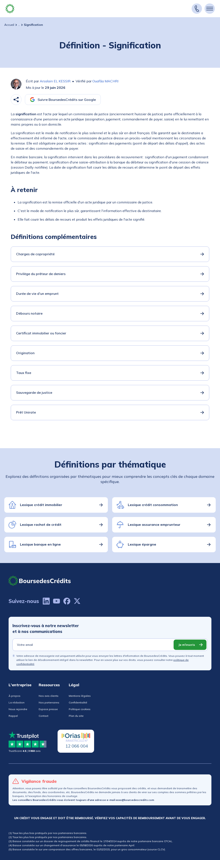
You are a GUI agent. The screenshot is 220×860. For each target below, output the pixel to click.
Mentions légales (80, 695)
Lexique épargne (142, 544)
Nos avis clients (48, 695)
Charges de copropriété (35, 254)
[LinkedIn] (46, 601)
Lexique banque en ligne (40, 544)
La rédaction (16, 702)
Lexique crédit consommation (153, 505)
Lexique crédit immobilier (41, 505)
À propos (14, 695)
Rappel (13, 715)
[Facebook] (66, 601)
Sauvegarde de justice (34, 392)
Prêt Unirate (26, 412)
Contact (43, 715)
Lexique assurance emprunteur (154, 524)
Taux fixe (23, 373)
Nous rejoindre (18, 709)
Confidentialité (78, 702)
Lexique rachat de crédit (40, 524)
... (19, 25)
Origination (25, 353)
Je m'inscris (186, 645)
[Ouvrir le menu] (210, 8)
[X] (77, 601)
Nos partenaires (49, 702)
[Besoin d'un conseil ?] (197, 8)
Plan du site (76, 715)
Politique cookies (79, 709)
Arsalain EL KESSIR (55, 81)
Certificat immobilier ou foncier (41, 333)
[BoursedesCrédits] (40, 581)
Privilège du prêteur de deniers (41, 274)
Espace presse (48, 709)
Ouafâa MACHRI (105, 81)
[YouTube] (56, 601)
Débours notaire (29, 313)
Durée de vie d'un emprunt (37, 293)
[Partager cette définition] (16, 99)
